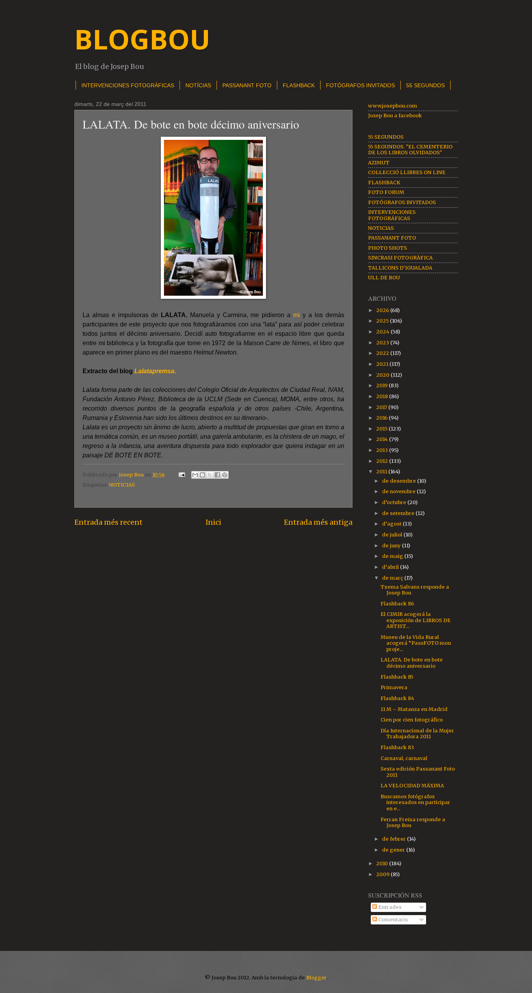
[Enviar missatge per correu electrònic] (181, 474)
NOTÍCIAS (198, 85)
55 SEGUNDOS (385, 137)
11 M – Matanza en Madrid (414, 709)
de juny (392, 545)
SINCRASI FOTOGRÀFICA (400, 257)
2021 (382, 364)
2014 (382, 439)
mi (298, 315)
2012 (382, 461)
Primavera (394, 687)
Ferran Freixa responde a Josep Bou (413, 822)
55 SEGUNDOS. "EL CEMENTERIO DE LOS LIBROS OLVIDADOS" (410, 149)
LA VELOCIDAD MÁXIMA (412, 785)
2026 (383, 310)
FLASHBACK (299, 85)
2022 (383, 353)
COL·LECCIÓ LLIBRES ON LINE (407, 172)
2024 (383, 331)
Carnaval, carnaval (404, 758)
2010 (382, 863)
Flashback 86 (397, 603)
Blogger (316, 977)
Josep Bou (132, 474)
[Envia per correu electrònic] (195, 475)
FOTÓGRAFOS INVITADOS (360, 85)
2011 (382, 471)
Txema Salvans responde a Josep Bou (415, 590)
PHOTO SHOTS (387, 248)
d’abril (391, 567)
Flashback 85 (397, 677)
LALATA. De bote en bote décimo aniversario (412, 662)
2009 (383, 874)
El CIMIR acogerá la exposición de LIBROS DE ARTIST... (416, 620)
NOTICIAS (122, 485)
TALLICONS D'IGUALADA (400, 268)
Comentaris (392, 919)
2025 (383, 320)
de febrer (394, 839)
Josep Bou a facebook (395, 115)
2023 (383, 342)
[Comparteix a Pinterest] (225, 475)
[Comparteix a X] (210, 475)
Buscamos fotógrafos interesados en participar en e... (415, 802)
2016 (382, 417)
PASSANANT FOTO (246, 85)
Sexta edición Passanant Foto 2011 (418, 771)
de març (393, 578)
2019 (382, 385)
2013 (382, 450)
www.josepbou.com (392, 105)
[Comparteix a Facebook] (217, 475)
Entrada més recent (108, 522)
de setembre (399, 513)
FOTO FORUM (386, 192)
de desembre (399, 481)
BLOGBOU (142, 39)
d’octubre (394, 502)
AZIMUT (378, 162)
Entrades (389, 907)
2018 (382, 396)
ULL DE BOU (384, 277)
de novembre (399, 491)
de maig (393, 556)
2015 (382, 428)
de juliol (392, 534)
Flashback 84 (397, 698)
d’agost (392, 523)
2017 (382, 407)
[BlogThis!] (202, 475)
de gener (394, 850)
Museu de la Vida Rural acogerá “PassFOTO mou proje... (416, 643)
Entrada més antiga (318, 522)
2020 (383, 375)
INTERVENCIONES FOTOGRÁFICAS (127, 85)
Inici (213, 522)
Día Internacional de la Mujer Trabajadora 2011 (417, 733)
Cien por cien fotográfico (412, 719)
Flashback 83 (397, 747)
